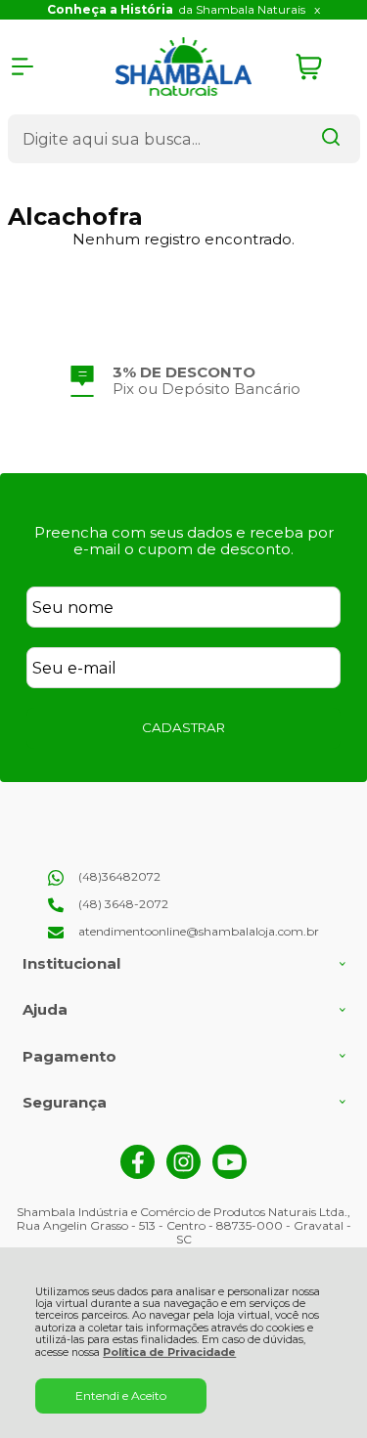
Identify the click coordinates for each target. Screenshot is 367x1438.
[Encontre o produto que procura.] (330, 138)
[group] (184, 381)
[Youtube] (229, 1174)
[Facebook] (137, 1174)
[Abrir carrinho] (323, 67)
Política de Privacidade (169, 1352)
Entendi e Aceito (120, 1395)
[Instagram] (183, 1174)
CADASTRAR (183, 727)
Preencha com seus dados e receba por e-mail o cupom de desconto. (184, 540)
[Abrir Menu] (22, 66)
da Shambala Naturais (176, 9)
